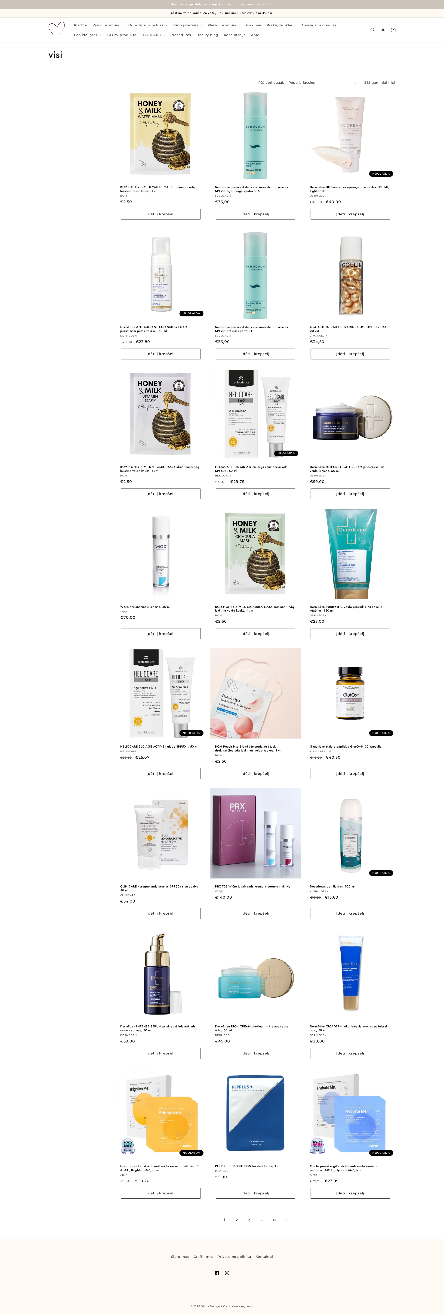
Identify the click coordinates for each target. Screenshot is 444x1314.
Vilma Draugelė (211, 1306)
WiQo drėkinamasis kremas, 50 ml (145, 607)
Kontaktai (264, 1257)
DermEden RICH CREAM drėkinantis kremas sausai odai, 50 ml (252, 1029)
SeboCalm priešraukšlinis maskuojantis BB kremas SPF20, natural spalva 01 (251, 329)
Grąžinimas (203, 1257)
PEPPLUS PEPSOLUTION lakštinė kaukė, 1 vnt (248, 1166)
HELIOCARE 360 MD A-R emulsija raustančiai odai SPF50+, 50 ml (252, 469)
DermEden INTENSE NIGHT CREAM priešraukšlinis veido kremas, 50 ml (347, 469)
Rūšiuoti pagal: (271, 82)
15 (274, 1220)
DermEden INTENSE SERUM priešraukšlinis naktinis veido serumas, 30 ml (157, 1029)
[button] (108, 25)
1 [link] (224, 1220)
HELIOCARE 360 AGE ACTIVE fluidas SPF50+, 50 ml (159, 747)
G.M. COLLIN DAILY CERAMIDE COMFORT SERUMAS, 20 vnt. (350, 329)
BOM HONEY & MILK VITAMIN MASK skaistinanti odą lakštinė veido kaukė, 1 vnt (159, 469)
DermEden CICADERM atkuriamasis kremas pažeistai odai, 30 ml (348, 1029)
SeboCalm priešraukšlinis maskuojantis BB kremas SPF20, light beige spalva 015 (251, 189)
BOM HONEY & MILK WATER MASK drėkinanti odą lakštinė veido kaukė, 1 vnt (157, 189)
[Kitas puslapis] (287, 1220)
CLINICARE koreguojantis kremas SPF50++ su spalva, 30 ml (159, 889)
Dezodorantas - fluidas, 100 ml (332, 887)
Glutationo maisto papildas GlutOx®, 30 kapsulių (346, 747)
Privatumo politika (234, 1257)
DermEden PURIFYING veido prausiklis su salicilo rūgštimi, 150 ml (346, 609)
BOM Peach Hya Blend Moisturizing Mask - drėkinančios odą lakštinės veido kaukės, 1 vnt (249, 749)
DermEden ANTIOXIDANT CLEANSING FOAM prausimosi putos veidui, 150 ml (153, 329)
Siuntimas (180, 1257)
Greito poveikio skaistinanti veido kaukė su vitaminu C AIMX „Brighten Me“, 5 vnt (159, 1168)
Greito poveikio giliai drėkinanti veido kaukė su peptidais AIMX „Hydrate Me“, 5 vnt (344, 1168)
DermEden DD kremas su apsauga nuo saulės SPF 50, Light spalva (349, 189)
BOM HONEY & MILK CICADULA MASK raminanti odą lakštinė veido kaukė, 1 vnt (254, 609)
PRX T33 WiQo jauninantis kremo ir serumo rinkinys (252, 887)
